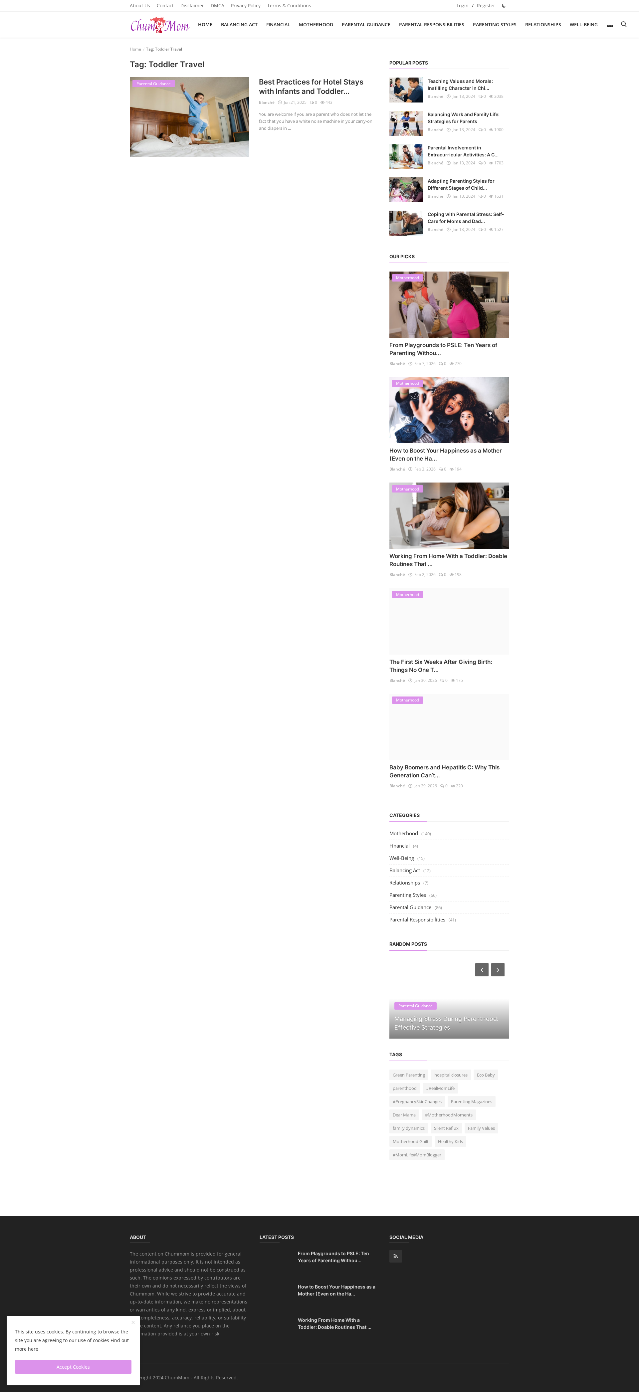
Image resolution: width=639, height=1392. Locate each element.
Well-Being (584, 24)
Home (205, 24)
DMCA (217, 5)
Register (486, 5)
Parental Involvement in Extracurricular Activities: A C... (463, 151)
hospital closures (451, 1075)
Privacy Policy (246, 5)
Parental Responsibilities (431, 24)
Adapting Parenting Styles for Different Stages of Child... (461, 184)
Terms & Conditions (289, 5)
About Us (140, 5)
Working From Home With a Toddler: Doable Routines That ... (334, 1323)
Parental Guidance (366, 24)
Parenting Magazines (471, 1101)
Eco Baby (486, 1075)
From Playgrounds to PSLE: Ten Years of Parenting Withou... (333, 1257)
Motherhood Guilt (411, 1141)
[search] (623, 24)
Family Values (481, 1128)
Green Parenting (409, 1075)
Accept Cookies (73, 1367)
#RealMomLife (440, 1088)
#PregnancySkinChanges (417, 1101)
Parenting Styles (495, 24)
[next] (499, 970)
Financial (278, 24)
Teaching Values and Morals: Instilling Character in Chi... (460, 84)
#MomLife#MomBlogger (417, 1155)
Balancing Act (239, 24)
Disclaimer (192, 5)
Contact (165, 5)
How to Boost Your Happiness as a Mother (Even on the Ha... (336, 1290)
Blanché (267, 102)
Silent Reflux (446, 1128)
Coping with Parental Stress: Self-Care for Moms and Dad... (466, 217)
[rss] (395, 1256)
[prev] (481, 970)
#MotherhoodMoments (449, 1115)
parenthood (405, 1088)
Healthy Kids (450, 1141)
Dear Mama (404, 1115)
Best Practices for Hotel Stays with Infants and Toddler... (311, 87)
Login (463, 5)
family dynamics (409, 1128)
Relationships (543, 24)
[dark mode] (504, 5)
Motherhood (316, 24)
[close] (133, 1322)
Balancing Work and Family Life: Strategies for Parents (464, 117)
